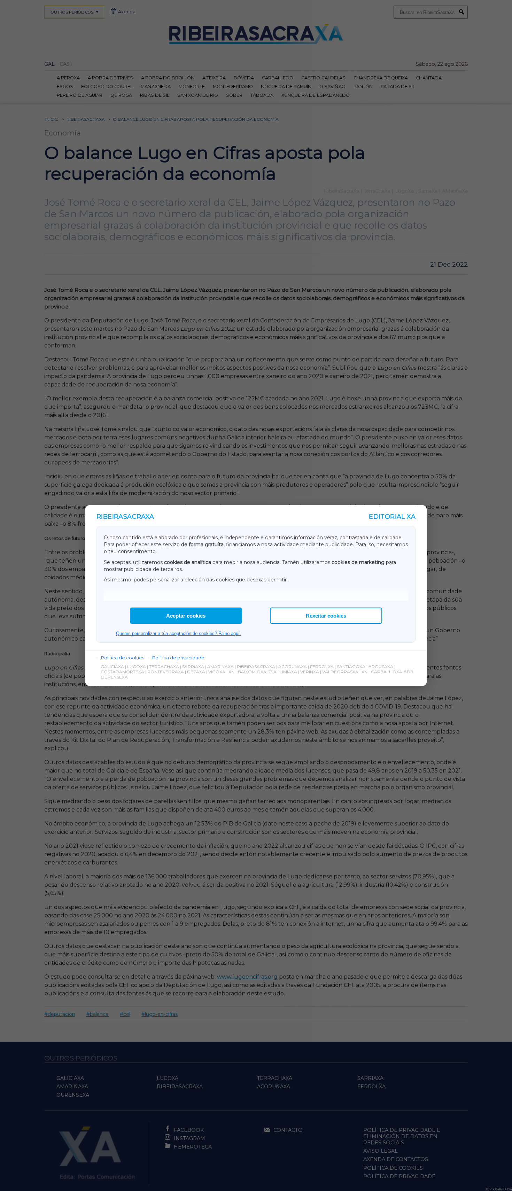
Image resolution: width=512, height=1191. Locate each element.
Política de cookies (122, 657)
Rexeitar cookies (326, 616)
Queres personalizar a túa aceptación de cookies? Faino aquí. (178, 633)
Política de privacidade (178, 657)
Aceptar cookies (185, 616)
